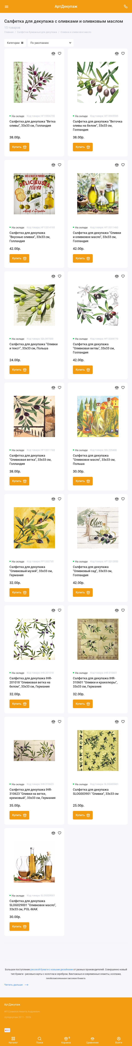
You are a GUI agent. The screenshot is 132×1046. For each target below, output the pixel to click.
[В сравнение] (53, 53)
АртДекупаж (66, 6)
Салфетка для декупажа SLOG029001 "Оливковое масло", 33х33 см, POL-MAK (32, 905)
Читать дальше (13, 984)
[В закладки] (59, 53)
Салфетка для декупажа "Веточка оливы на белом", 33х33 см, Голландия (97, 125)
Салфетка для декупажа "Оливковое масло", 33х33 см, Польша (94, 460)
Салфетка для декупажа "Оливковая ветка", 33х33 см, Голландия (30, 460)
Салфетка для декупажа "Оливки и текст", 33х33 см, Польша (33, 346)
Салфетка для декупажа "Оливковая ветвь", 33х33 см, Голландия (94, 348)
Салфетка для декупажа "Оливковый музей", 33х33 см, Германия (31, 571)
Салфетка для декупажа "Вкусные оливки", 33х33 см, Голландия (29, 237)
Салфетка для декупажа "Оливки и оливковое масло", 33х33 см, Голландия (97, 237)
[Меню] (6, 6)
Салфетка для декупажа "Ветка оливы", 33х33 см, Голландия (32, 123)
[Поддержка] (125, 6)
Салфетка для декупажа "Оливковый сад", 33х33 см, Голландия (92, 571)
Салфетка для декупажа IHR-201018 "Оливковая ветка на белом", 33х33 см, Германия (30, 682)
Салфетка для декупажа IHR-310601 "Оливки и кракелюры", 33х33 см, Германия (95, 682)
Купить (16, 147)
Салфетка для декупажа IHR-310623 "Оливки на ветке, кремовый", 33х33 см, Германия (32, 794)
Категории (13, 42)
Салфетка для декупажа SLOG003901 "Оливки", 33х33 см (96, 791)
